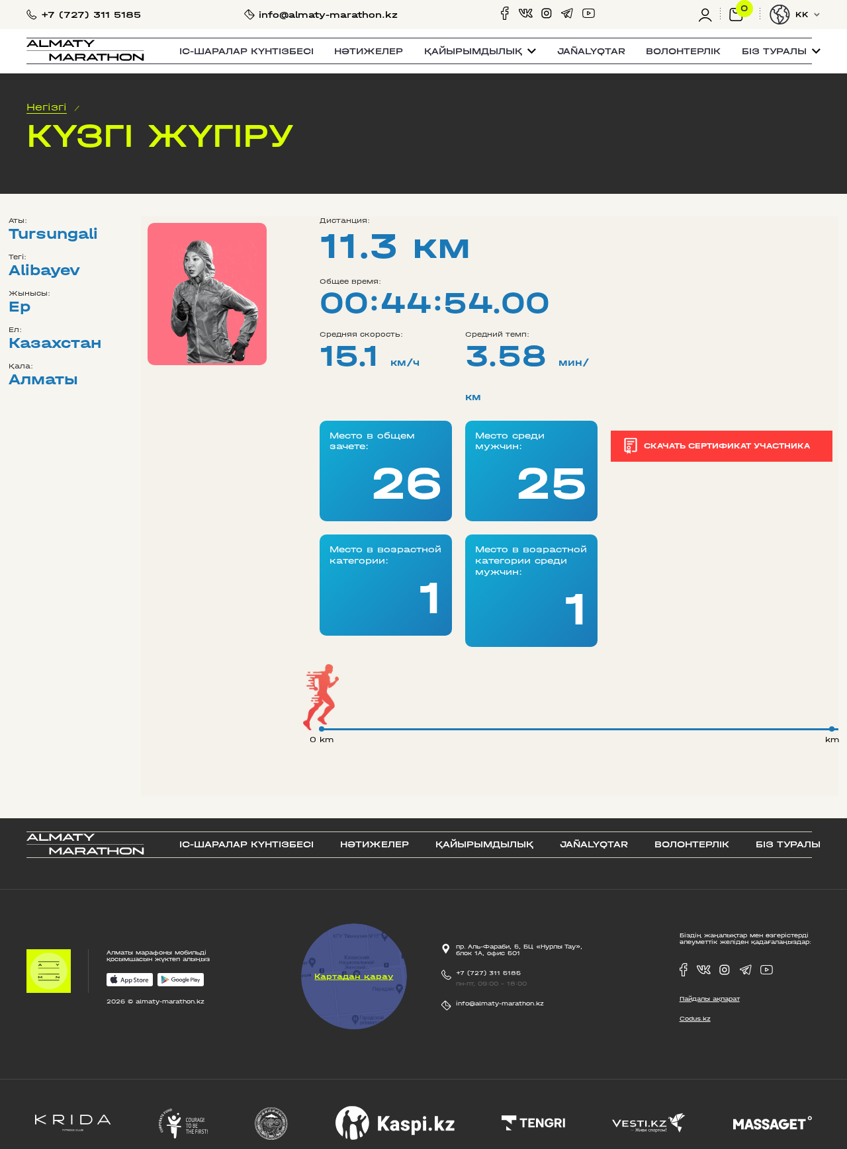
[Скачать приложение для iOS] (130, 980)
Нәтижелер (368, 51)
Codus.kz (695, 1018)
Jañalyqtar (591, 51)
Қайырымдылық (484, 844)
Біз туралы (788, 844)
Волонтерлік (683, 51)
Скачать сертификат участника (727, 445)
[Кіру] (709, 14)
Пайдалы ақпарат (710, 999)
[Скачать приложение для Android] (180, 980)
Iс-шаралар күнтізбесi (246, 51)
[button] (480, 51)
